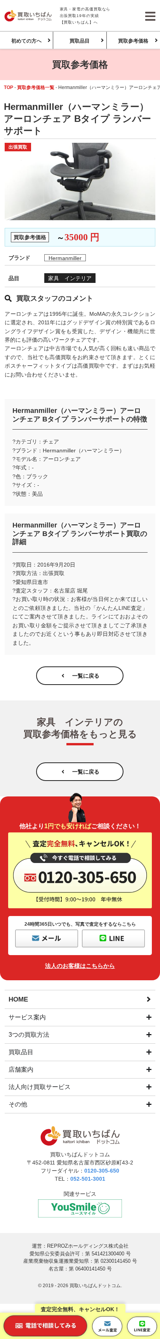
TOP (8, 87)
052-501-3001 (87, 1179)
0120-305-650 (101, 1171)
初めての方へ (26, 41)
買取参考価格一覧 (35, 87)
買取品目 (80, 41)
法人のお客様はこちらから (80, 965)
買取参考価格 (133, 41)
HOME (18, 999)
